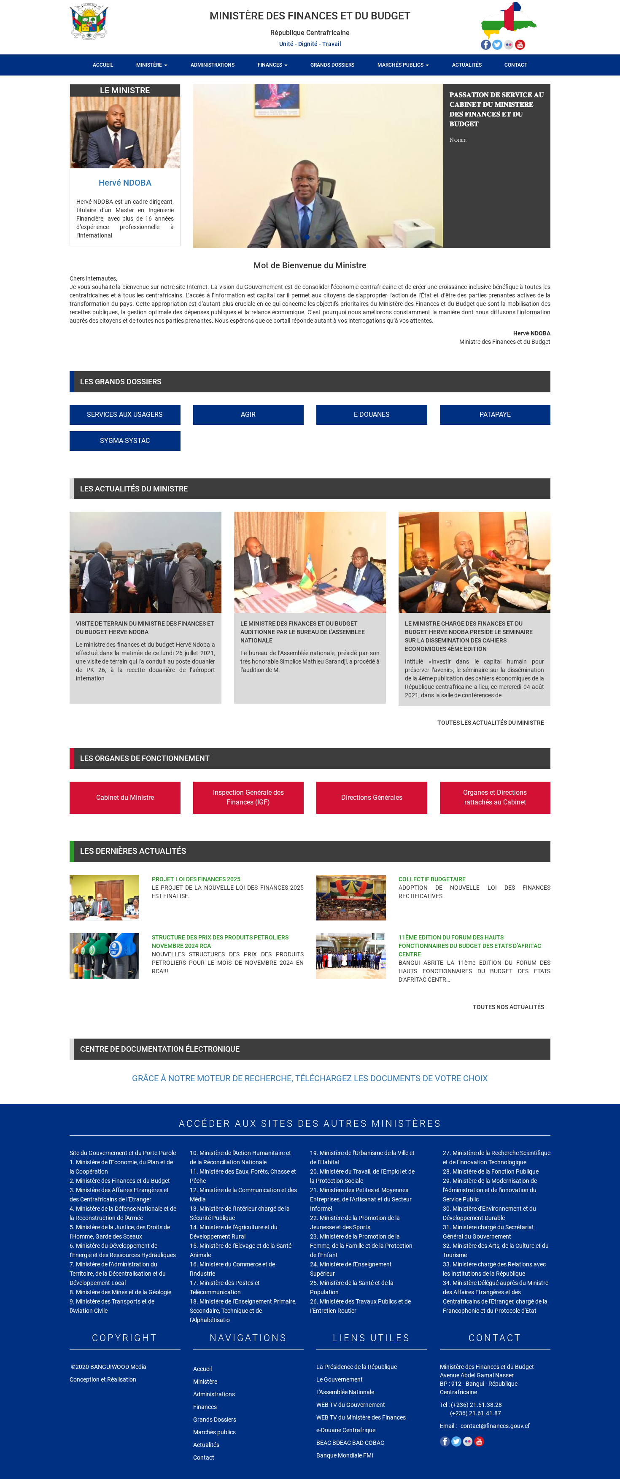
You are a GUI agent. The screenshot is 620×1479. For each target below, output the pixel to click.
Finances (270, 65)
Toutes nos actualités (508, 1007)
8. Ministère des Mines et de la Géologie (120, 1292)
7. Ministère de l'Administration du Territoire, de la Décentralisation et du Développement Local (118, 1273)
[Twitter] (498, 44)
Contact (515, 65)
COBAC (374, 1442)
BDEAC (341, 1442)
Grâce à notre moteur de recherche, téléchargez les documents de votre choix (310, 1078)
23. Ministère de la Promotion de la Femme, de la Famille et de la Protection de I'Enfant (361, 1245)
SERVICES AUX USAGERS (125, 414)
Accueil (103, 65)
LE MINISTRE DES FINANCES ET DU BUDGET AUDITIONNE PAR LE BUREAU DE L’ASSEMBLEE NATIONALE (302, 632)
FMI (369, 1455)
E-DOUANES (372, 414)
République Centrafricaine (310, 33)
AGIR (248, 414)
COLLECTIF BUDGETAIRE (432, 879)
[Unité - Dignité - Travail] (104, 21)
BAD (358, 1442)
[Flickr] (509, 44)
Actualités (467, 65)
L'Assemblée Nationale (345, 1392)
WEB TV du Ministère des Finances (361, 1417)
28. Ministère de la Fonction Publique (491, 1171)
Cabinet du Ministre (125, 797)
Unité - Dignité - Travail (310, 43)
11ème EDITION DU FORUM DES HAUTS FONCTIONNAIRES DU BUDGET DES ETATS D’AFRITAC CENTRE (470, 946)
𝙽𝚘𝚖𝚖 (458, 139)
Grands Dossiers (332, 65)
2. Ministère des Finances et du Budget (120, 1180)
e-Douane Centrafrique (345, 1430)
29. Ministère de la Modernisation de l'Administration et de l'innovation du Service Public (490, 1190)
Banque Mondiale (339, 1455)
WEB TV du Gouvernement (350, 1404)
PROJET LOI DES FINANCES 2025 (196, 879)
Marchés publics (401, 65)
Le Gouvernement (339, 1379)
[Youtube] (520, 44)
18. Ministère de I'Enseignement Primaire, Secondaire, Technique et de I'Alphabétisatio (243, 1310)
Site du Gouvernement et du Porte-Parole (123, 1153)
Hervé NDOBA (125, 183)
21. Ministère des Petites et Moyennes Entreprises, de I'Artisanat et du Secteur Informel (361, 1199)
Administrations (213, 65)
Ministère (149, 65)
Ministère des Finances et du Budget (310, 16)
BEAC (323, 1442)
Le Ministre (125, 90)
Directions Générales (371, 797)
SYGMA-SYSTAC (125, 441)
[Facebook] (486, 44)
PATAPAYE (495, 414)
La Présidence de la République (356, 1366)
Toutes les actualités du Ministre (490, 722)
